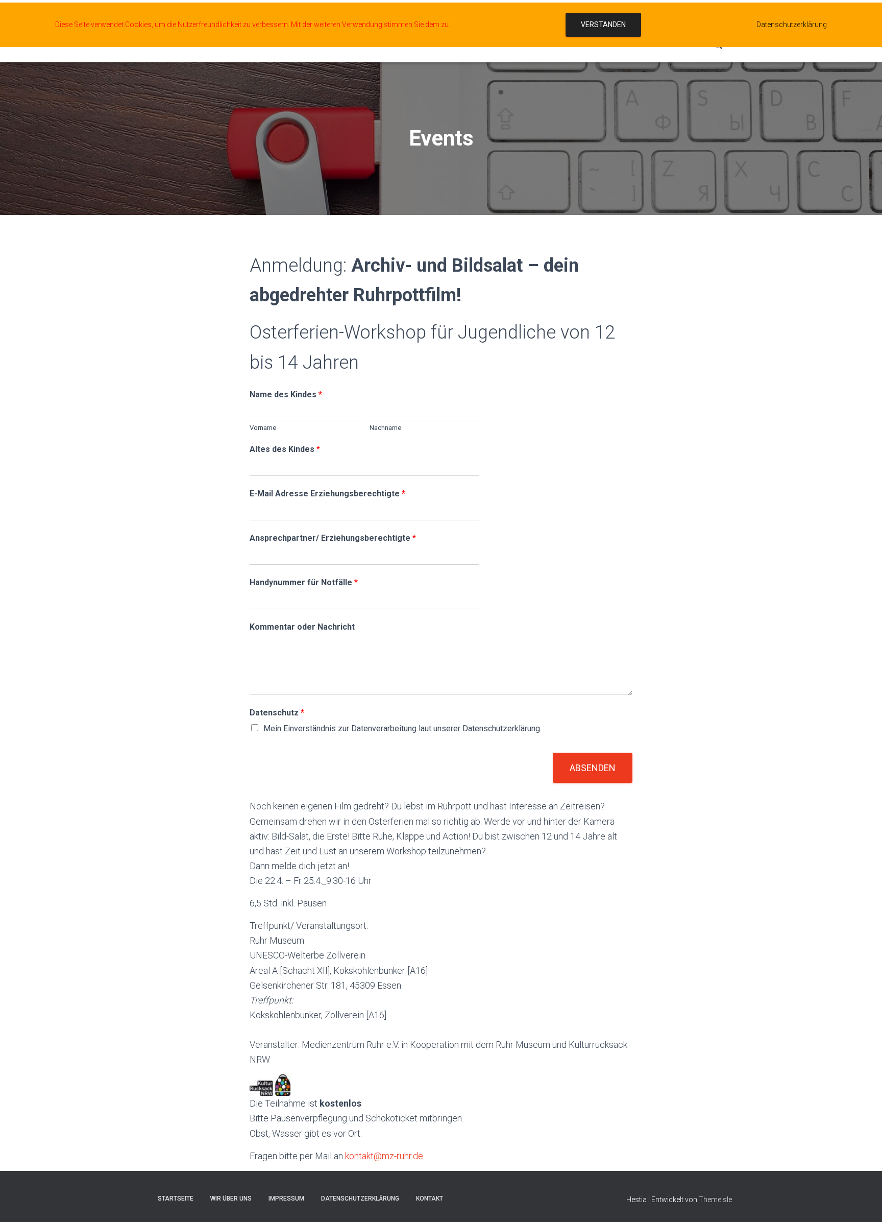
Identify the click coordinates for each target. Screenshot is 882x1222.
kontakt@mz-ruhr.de (384, 1156)
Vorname (263, 428)
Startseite (175, 1198)
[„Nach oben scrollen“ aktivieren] (862, 1201)
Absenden (593, 767)
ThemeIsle (715, 1199)
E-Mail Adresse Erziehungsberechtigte (327, 493)
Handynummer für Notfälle (304, 582)
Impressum (286, 1198)
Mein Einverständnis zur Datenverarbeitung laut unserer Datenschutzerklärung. (402, 728)
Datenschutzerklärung (360, 1198)
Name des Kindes (286, 394)
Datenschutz (277, 712)
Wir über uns (231, 1198)
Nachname (385, 428)
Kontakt (429, 1198)
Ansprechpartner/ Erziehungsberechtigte (333, 538)
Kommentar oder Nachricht (302, 627)
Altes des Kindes (285, 449)
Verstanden (603, 24)
